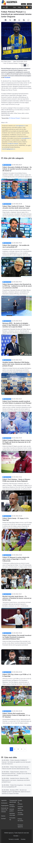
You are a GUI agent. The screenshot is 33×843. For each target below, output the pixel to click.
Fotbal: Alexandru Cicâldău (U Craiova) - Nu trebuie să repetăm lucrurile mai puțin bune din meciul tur (17, 169)
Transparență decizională (13, 801)
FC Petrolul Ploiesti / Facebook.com (17, 63)
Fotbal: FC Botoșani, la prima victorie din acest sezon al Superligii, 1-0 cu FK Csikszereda (15, 559)
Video (19, 7)
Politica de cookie (20, 819)
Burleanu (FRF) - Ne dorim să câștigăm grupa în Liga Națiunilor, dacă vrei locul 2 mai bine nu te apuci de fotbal (16, 325)
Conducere (4, 803)
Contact (3, 818)
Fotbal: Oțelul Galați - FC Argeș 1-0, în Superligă (15, 519)
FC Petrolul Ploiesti (14, 118)
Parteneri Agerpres (20, 826)
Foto (14, 7)
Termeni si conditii (14, 839)
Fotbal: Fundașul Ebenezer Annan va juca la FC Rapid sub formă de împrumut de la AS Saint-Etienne (16, 442)
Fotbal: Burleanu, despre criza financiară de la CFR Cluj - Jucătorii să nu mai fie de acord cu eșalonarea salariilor (17, 286)
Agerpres (11, 833)
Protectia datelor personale (20, 808)
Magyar (23, 4)
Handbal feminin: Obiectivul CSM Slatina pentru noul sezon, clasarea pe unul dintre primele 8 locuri (16, 364)
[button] (29, 7)
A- (22, 65)
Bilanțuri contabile (12, 805)
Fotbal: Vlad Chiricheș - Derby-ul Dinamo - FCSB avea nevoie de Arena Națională (16, 480)
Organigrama (4, 805)
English (29, 4)
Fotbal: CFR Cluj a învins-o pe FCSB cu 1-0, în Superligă (16, 675)
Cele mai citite (10, 757)
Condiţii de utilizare (13, 143)
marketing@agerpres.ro (8, 149)
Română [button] (16, 836)
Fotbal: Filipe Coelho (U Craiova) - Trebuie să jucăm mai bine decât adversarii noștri (16, 207)
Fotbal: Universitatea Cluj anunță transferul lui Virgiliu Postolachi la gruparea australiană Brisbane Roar (16, 637)
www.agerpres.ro (20, 125)
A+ (27, 65)
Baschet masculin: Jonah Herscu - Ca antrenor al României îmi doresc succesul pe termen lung (16, 598)
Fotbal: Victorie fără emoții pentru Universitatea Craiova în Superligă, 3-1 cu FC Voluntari (16, 715)
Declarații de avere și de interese (4, 809)
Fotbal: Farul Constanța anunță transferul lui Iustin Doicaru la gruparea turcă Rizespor (16, 402)
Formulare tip (12, 818)
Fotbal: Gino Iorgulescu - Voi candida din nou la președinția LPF (15, 246)
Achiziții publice (11, 810)
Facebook (7, 77)
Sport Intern (7, 61)
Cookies (23, 839)
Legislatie (4, 800)
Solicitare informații (12, 814)
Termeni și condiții (20, 813)
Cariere (3, 816)
